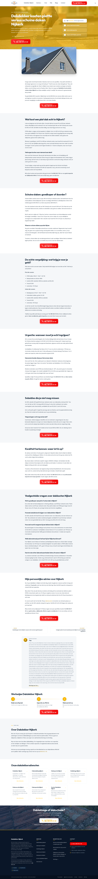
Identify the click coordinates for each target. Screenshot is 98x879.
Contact (63, 3)
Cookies (75, 877)
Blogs (56, 3)
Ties (15, 36)
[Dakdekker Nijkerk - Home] (14, 3)
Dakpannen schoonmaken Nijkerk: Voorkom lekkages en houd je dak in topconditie (59, 854)
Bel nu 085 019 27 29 (77, 843)
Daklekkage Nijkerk (40, 849)
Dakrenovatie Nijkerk (40, 852)
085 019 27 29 (43, 751)
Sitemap (85, 877)
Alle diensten (39, 861)
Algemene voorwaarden (68, 877)
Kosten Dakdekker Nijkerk (21, 12)
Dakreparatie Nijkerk (40, 855)
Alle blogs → (56, 859)
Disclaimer (80, 877)
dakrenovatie (48, 601)
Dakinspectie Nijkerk (40, 845)
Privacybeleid (60, 877)
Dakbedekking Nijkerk (41, 842)
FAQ (51, 3)
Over (45, 3)
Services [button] (38, 3)
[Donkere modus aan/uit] (95, 3)
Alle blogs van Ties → (34, 685)
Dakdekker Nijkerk (28, 3)
